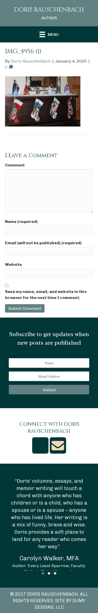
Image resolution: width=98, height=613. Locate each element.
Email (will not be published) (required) (43, 242)
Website (13, 264)
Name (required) (21, 221)
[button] (49, 389)
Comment (15, 165)
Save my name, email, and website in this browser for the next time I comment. (46, 294)
